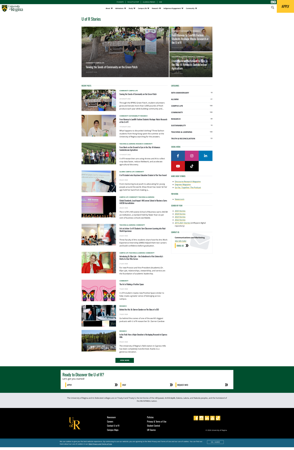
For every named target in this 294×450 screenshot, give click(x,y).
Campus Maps (112, 430)
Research (191, 119)
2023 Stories (180, 217)
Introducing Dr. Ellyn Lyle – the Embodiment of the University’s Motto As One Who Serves (141, 257)
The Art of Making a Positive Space (131, 284)
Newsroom (179, 199)
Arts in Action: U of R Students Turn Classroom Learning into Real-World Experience (142, 230)
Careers (110, 421)
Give (160, 2)
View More (124, 360)
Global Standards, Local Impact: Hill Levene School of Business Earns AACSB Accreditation (143, 202)
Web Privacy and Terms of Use (100, 444)
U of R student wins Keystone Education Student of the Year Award (143, 175)
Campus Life (191, 105)
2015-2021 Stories (182, 223)
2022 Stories (180, 220)
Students (120, 2)
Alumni (191, 99)
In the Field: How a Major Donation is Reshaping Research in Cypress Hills (143, 336)
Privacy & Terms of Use (156, 421)
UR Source (151, 430)
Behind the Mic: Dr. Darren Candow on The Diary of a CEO (139, 309)
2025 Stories (180, 211)
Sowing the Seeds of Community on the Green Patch (111, 67)
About (108, 8)
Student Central (153, 425)
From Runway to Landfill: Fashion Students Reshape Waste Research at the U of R (190, 39)
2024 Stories (180, 214)
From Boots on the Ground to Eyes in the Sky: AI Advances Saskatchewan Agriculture (190, 64)
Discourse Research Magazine (188, 181)
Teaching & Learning (191, 132)
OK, (215, 442)
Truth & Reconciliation (191, 138)
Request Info (182, 384)
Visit (124, 384)
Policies (150, 417)
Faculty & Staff (133, 2)
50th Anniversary (191, 92)
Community (191, 112)
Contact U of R (113, 425)
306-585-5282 (180, 241)
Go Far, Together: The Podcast (188, 187)
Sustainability (191, 125)
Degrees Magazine (183, 184)
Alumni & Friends (149, 2)
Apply (69, 384)
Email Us (180, 245)
